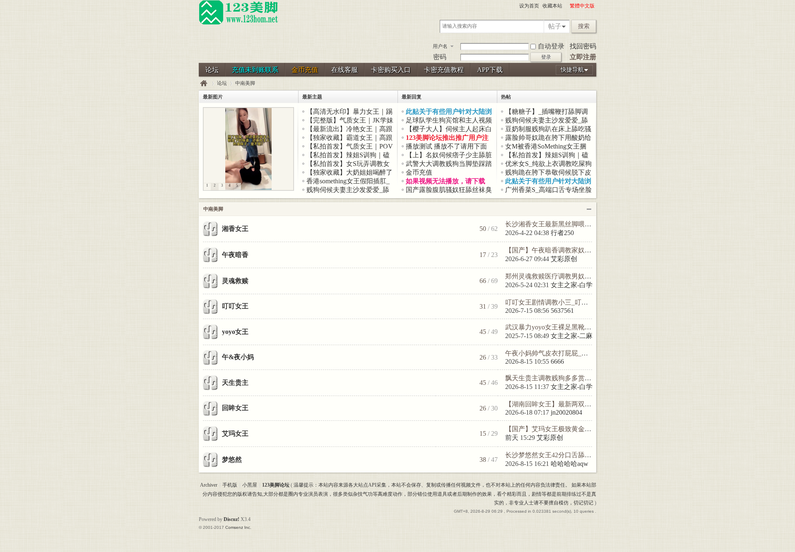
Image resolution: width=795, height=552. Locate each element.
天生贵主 (235, 382)
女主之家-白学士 (575, 284)
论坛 (212, 69)
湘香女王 (235, 228)
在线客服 (344, 69)
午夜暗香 (235, 254)
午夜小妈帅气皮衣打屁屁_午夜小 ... (556, 353)
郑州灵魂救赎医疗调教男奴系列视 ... (558, 276)
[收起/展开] (589, 209)
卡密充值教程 (444, 69)
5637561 (562, 310)
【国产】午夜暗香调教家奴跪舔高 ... (558, 250)
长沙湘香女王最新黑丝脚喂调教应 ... (558, 224)
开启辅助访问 (566, 6)
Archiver (208, 485)
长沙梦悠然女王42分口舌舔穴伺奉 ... (558, 454)
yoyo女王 (235, 331)
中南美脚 (213, 209)
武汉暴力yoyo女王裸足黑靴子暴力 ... (558, 327)
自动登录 (551, 46)
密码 (439, 56)
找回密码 (583, 46)
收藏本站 (552, 6)
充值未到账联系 (255, 69)
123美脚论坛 (204, 83)
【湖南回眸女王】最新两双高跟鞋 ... (558, 404)
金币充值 (305, 69)
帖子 (554, 26)
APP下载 (490, 69)
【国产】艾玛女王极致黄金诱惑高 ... (558, 428)
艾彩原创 (564, 258)
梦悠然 (232, 459)
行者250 (562, 232)
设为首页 (529, 6)
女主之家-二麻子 (575, 335)
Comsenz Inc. (238, 527)
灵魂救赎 (235, 280)
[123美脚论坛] (238, 23)
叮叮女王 (235, 306)
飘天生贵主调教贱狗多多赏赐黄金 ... (558, 378)
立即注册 (583, 56)
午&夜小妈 (238, 356)
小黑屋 (249, 485)
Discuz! (231, 519)
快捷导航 (572, 70)
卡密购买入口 (391, 69)
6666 (557, 361)
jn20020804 (566, 412)
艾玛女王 (235, 433)
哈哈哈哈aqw (569, 463)
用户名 (440, 46)
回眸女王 (235, 407)
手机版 (229, 485)
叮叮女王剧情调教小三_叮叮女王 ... (556, 302)
